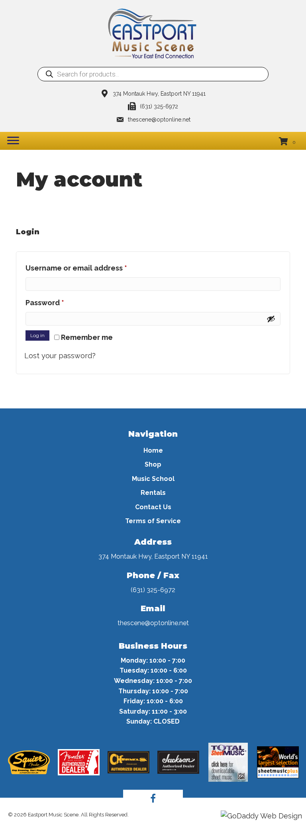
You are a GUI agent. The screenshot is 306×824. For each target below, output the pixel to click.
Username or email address (92, 267)
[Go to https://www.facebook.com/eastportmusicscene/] (153, 800)
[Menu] (13, 140)
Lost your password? (60, 355)
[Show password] (271, 318)
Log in (37, 335)
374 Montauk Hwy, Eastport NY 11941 (153, 556)
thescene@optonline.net (159, 119)
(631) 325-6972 (159, 106)
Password (61, 302)
